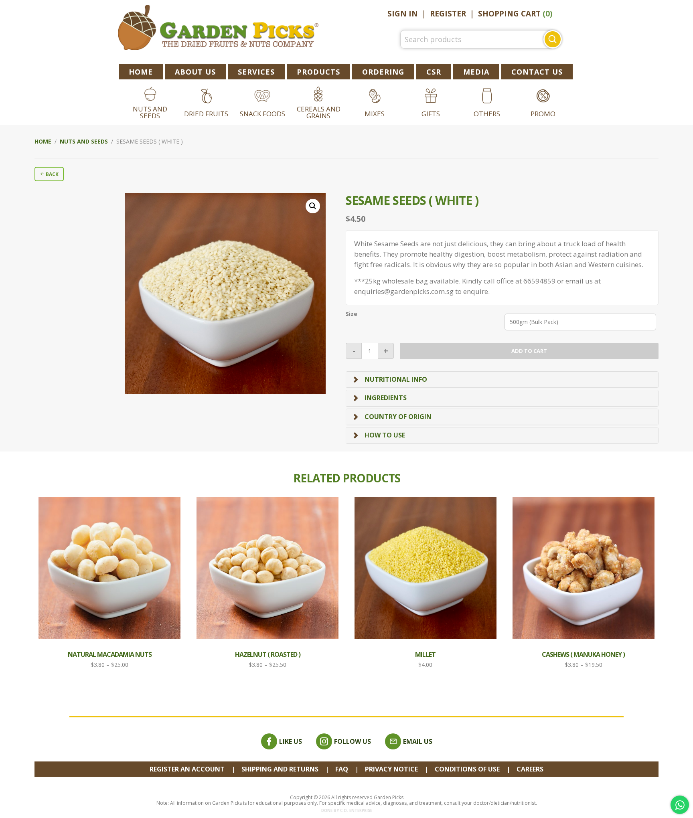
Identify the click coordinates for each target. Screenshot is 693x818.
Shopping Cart (515, 13)
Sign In (402, 13)
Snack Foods (262, 113)
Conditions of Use (467, 769)
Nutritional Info (396, 379)
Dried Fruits (206, 113)
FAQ (341, 769)
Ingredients (386, 397)
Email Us (417, 741)
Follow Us (352, 741)
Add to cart (529, 350)
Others (487, 113)
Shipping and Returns (279, 769)
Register (448, 13)
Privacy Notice (391, 769)
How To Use (385, 435)
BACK (52, 174)
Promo (543, 113)
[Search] (552, 39)
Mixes (375, 113)
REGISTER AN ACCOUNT (187, 769)
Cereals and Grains (318, 112)
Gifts (430, 113)
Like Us (290, 741)
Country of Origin (398, 416)
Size (351, 314)
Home (42, 141)
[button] (313, 206)
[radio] (580, 322)
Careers (530, 769)
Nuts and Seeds (150, 112)
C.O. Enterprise (356, 810)
